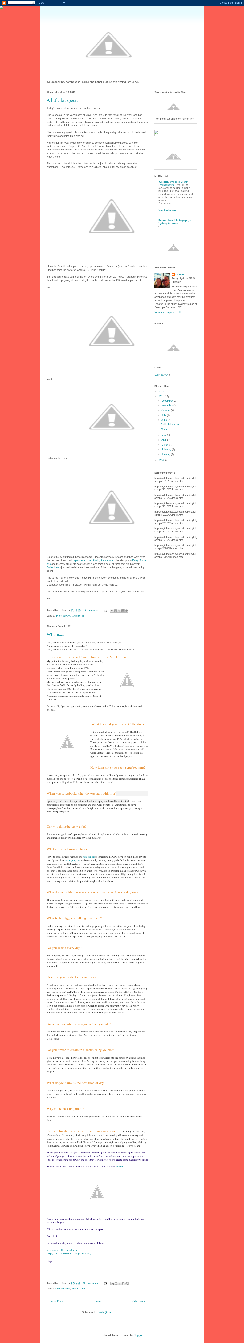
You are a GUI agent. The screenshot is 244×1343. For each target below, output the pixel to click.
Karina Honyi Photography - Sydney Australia (174, 222)
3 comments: (92, 610)
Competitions (62, 1288)
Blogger (138, 1335)
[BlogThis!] (115, 611)
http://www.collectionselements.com (65, 1250)
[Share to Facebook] (123, 611)
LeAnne (179, 274)
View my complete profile (168, 312)
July (164, 415)
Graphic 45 (78, 615)
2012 (161, 391)
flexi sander (89, 856)
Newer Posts (57, 1301)
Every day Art (63, 615)
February (166, 449)
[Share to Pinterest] (126, 611)
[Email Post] (105, 610)
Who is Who (78, 1288)
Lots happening (166, 185)
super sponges (71, 860)
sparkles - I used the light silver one (93, 560)
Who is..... (56, 634)
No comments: (91, 1283)
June (164, 420)
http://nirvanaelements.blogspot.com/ (69, 1253)
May (164, 435)
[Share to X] (119, 611)
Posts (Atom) (105, 1312)
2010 (161, 460)
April (164, 440)
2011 (161, 396)
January (166, 454)
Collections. (53, 567)
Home (98, 1301)
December (167, 400)
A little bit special (63, 100)
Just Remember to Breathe (174, 181)
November (167, 405)
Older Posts (138, 1301)
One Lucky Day (167, 210)
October (166, 410)
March (165, 444)
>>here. (119, 1166)
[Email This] (112, 611)
